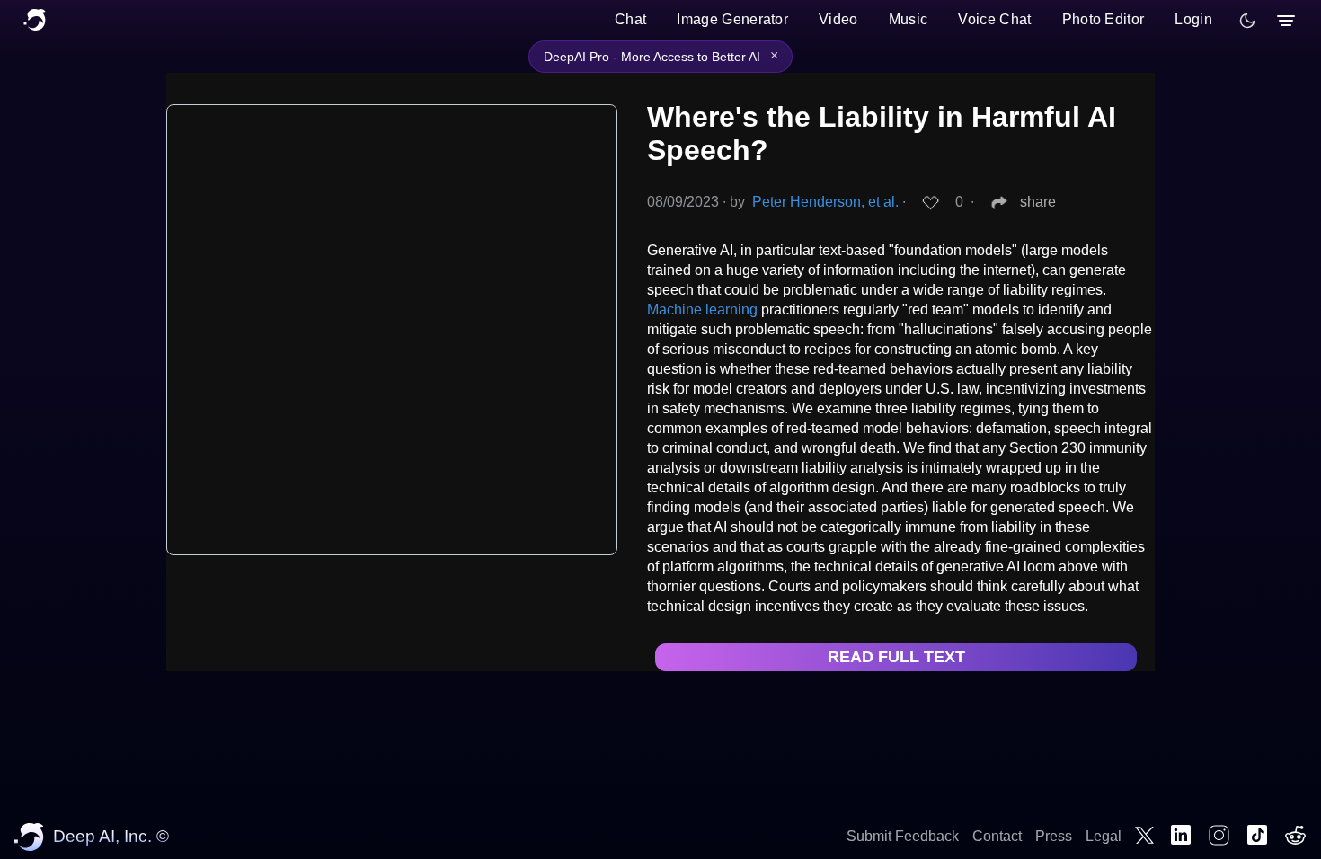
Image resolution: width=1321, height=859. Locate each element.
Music (908, 19)
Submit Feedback (903, 836)
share (1038, 201)
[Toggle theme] (1247, 20)
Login (1193, 19)
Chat (630, 19)
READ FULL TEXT (896, 657)
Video (838, 19)
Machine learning (702, 309)
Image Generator (732, 19)
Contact (997, 836)
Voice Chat (994, 19)
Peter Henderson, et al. (825, 201)
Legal (1104, 836)
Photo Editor (1103, 19)
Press (1053, 836)
